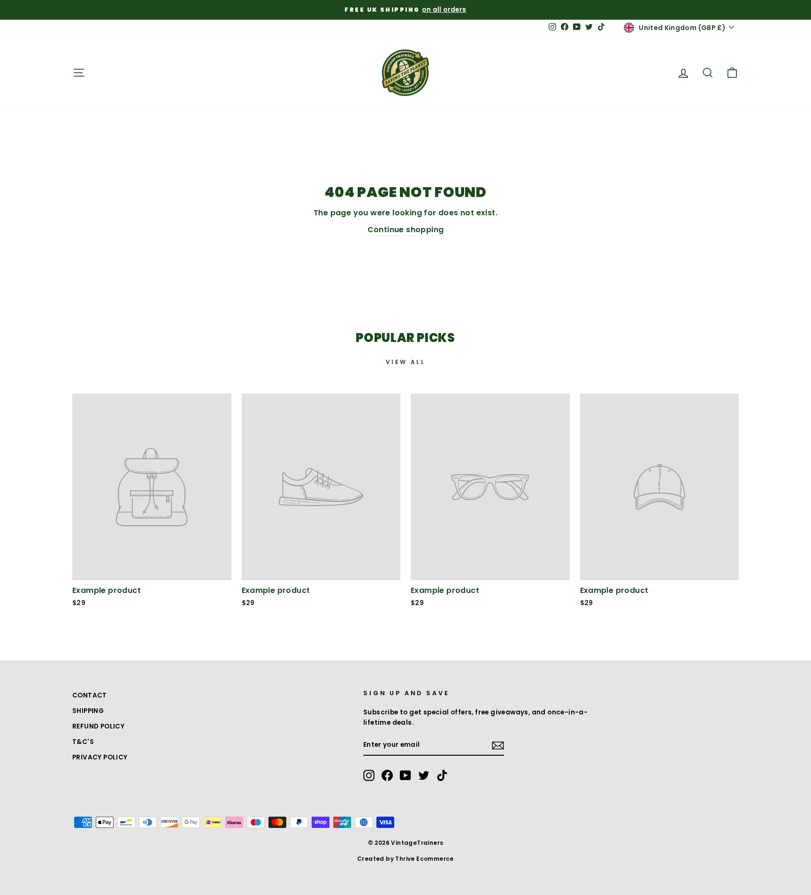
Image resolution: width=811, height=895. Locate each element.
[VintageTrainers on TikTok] (442, 775)
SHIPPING (88, 710)
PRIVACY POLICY (100, 757)
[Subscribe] (498, 745)
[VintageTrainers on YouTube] (405, 775)
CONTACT (89, 695)
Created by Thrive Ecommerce (405, 859)
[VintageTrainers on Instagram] (369, 775)
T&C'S (83, 741)
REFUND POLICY (98, 726)
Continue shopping (405, 229)
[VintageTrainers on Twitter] (423, 775)
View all (406, 362)
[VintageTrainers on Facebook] (387, 775)
